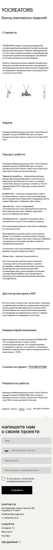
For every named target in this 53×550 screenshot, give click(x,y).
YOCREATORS (38, 367)
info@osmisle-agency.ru (13, 514)
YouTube (6, 536)
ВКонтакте (7, 532)
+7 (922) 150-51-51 (10, 518)
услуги (14, 409)
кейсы (22, 409)
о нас (28, 409)
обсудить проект (41, 409)
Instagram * (7, 528)
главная (5, 409)
